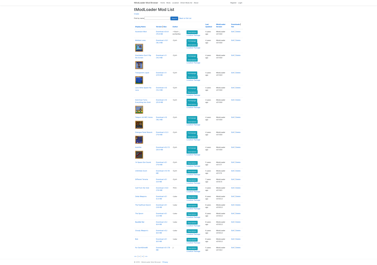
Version (159, 27)
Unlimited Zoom (141, 171)
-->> (146, 256)
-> (142, 256)
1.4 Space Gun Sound (143, 162)
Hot (232, 27)
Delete (238, 32)
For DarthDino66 (141, 248)
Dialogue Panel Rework (143, 132)
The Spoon (139, 213)
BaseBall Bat (139, 222)
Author (175, 27)
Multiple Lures (140, 40)
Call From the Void (142, 188)
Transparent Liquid (142, 73)
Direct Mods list (186, 3)
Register (233, 3)
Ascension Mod (141, 32)
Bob (136, 239)
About (196, 3)
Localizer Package (193, 35)
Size (165, 27)
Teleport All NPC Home (144, 117)
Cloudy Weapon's (141, 230)
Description (192, 32)
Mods (168, 3)
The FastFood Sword (143, 205)
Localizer (175, 3)
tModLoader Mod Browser (146, 3)
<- (139, 256)
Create (136, 14)
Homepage (192, 41)
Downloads (235, 24)
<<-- (135, 256)
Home (162, 3)
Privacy (165, 262)
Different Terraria (141, 179)
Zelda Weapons (141, 196)
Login (240, 3)
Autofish (138, 147)
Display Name (140, 27)
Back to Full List (185, 18)
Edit (232, 32)
